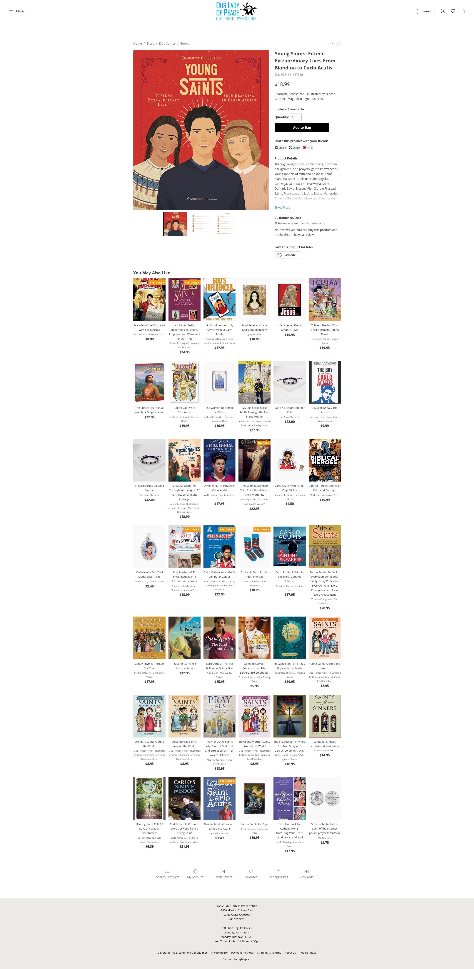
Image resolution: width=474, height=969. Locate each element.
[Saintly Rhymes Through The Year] (149, 638)
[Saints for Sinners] (325, 716)
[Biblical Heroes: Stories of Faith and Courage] (325, 460)
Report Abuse (308, 952)
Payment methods (242, 952)
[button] (237, 11)
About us (290, 952)
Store (150, 43)
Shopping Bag (278, 877)
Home (137, 43)
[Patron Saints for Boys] (254, 798)
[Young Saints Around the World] (325, 638)
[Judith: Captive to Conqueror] (184, 382)
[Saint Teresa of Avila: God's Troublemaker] (254, 299)
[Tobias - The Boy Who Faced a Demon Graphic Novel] (325, 299)
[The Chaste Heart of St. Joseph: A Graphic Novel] (149, 382)
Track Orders (223, 877)
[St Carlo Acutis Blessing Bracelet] (149, 460)
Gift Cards (306, 877)
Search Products (167, 877)
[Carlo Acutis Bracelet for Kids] (289, 382)
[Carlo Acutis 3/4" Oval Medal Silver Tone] (149, 546)
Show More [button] (282, 207)
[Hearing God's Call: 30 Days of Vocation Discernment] (149, 798)
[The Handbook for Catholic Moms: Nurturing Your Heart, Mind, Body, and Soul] (289, 798)
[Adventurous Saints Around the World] (184, 716)
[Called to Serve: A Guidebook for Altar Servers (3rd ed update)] (254, 638)
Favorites (251, 877)
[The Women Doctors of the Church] (219, 382)
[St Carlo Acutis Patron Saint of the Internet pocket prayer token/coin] (325, 798)
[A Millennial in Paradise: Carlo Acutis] (219, 460)
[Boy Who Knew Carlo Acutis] (325, 382)
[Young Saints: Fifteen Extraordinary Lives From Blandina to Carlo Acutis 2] (227, 224)
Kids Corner (167, 43)
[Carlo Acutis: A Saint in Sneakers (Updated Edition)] (289, 546)
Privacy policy (219, 952)
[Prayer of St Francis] (184, 638)
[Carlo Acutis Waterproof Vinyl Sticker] (289, 460)
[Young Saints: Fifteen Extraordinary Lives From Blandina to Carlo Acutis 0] (175, 224)
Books (184, 43)
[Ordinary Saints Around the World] (149, 716)
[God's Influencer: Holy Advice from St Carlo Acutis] (219, 299)
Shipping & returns (269, 952)
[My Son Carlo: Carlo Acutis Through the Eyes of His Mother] (254, 382)
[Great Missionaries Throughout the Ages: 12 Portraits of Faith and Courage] (184, 460)
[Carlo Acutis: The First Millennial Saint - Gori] (219, 638)
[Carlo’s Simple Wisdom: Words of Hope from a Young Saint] (184, 798)
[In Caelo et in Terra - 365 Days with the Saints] (289, 638)
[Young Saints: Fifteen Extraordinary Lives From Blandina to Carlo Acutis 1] (201, 224)
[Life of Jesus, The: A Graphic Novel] (289, 299)
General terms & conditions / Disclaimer (182, 952)
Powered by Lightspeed (237, 959)
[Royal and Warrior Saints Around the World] (254, 716)
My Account (195, 877)
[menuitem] (332, 43)
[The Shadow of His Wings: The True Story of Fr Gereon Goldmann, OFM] (289, 716)
